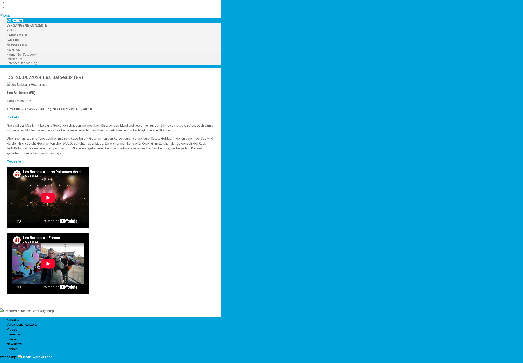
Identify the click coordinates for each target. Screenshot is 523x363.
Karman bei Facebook (21, 54)
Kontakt (14, 50)
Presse (12, 30)
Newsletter (17, 45)
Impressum (14, 59)
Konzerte (15, 20)
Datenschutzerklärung (22, 63)
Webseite (14, 161)
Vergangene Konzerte (27, 25)
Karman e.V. (17, 35)
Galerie (13, 40)
